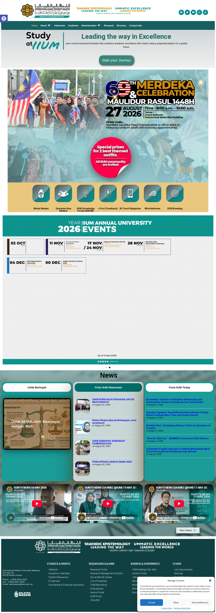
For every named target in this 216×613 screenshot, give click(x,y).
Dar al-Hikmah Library (101, 577)
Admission (59, 25)
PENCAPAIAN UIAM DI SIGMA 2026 (112, 462)
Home (34, 25)
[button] (210, 580)
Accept (151, 602)
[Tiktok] (205, 12)
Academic (73, 25)
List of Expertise (98, 581)
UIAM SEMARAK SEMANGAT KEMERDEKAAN (108, 442)
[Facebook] (181, 12)
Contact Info (135, 25)
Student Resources (58, 577)
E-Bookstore (96, 588)
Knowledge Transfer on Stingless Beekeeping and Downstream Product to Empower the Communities (175, 400)
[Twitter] (187, 12)
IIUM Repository (98, 584)
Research (109, 25)
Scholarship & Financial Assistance (66, 584)
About (43, 25)
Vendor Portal (139, 573)
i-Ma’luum (53, 569)
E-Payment (54, 581)
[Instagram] (199, 12)
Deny (176, 602)
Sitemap (178, 573)
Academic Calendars (59, 573)
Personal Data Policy (182, 608)
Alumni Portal (97, 592)
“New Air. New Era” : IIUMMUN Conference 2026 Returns (177, 438)
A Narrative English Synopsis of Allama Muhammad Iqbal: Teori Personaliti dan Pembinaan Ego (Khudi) (178, 450)
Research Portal (98, 569)
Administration (89, 25)
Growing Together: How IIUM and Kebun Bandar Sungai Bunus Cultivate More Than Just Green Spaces (177, 413)
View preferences (200, 602)
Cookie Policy (166, 608)
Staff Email (96, 596)
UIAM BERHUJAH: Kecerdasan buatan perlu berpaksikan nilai (32, 424)
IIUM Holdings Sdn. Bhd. (144, 569)
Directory (121, 25)
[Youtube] (193, 12)
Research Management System (106, 573)
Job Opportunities (183, 569)
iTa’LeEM (94, 600)
